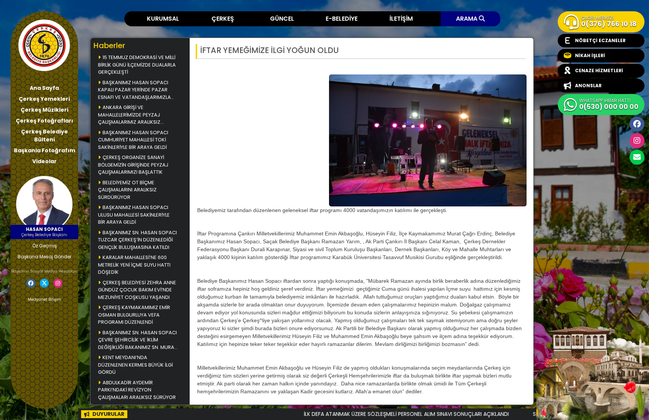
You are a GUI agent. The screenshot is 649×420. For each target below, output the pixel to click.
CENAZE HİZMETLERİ (599, 70)
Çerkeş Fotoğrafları (44, 120)
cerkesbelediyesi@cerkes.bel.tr (636, 157)
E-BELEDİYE (342, 18)
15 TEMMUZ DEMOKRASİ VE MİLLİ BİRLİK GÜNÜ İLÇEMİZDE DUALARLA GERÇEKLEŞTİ (137, 65)
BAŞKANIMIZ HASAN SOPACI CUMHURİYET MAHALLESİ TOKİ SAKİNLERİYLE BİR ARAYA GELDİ (133, 140)
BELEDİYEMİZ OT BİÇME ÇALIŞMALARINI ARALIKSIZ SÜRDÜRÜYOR (127, 190)
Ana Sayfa (44, 88)
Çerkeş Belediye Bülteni (44, 135)
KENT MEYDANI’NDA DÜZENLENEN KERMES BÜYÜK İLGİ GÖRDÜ (135, 365)
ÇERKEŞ (222, 18)
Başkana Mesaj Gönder (44, 256)
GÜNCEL (282, 18)
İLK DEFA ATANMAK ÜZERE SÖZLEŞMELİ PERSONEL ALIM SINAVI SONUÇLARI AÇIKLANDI (381, 414)
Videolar (44, 161)
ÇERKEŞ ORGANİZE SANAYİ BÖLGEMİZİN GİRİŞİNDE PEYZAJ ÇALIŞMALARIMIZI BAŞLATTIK (133, 165)
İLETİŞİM (401, 18)
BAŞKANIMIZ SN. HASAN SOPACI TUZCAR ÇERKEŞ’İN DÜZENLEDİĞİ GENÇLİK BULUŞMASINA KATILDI (137, 240)
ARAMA (467, 18)
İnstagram (636, 140)
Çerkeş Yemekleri (44, 99)
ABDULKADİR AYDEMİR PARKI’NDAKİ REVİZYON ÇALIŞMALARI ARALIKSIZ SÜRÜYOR (137, 390)
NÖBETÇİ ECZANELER (600, 40)
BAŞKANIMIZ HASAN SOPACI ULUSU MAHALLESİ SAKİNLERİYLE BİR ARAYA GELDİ (134, 215)
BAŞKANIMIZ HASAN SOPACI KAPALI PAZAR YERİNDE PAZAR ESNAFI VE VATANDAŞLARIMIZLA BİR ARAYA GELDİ (134, 90)
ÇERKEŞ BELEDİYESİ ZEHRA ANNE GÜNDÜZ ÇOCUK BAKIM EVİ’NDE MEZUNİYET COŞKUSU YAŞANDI (137, 290)
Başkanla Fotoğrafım (44, 150)
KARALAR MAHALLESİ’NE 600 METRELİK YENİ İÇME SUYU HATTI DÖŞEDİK (134, 265)
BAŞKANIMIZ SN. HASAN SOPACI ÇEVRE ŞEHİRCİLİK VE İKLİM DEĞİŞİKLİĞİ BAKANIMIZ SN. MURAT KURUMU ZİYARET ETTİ (137, 340)
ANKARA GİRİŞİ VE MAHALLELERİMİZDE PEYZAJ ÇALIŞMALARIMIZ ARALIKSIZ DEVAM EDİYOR (129, 115)
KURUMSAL (163, 18)
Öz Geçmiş (44, 246)
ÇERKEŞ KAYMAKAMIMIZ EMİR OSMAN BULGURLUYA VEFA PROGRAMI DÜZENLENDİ (134, 315)
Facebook (636, 124)
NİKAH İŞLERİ (590, 55)
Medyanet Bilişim (44, 299)
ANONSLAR (588, 85)
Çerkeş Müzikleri (44, 110)
